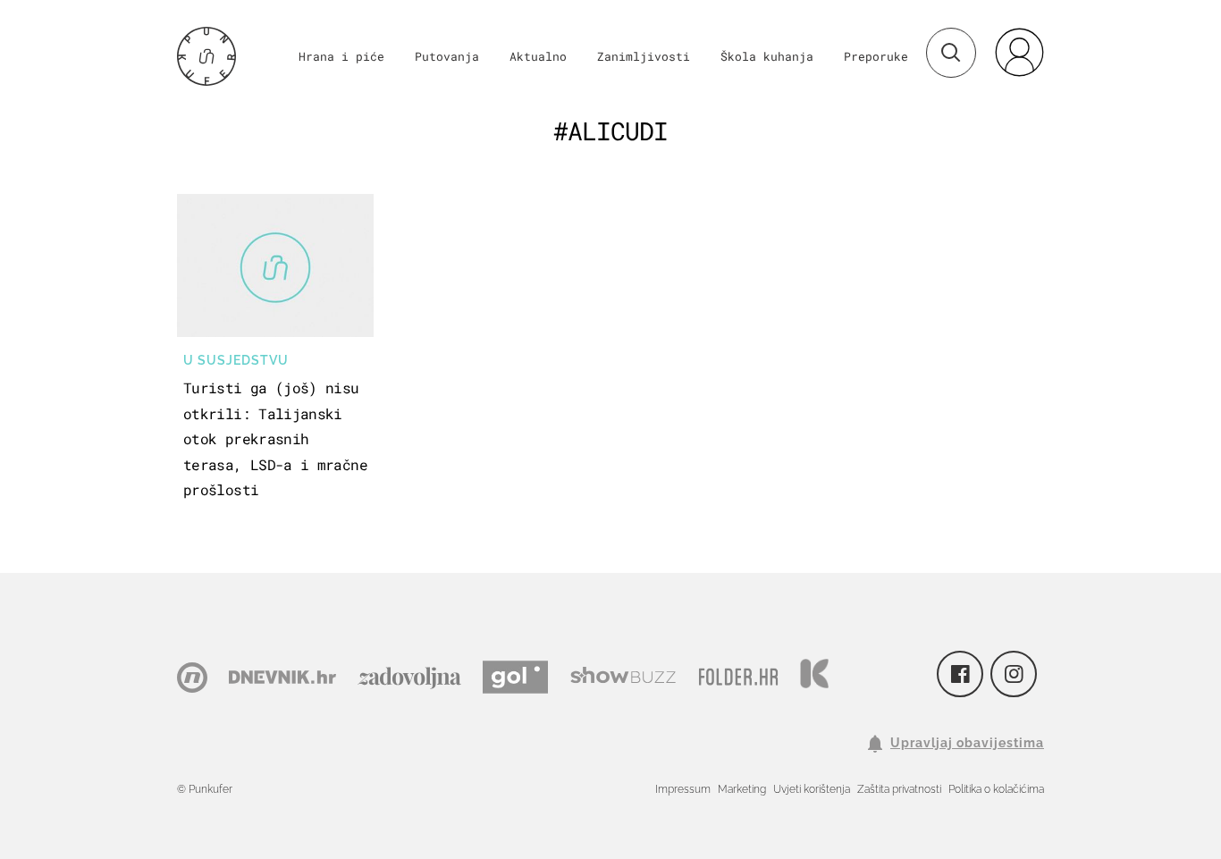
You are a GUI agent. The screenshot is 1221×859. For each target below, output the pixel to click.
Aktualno (538, 56)
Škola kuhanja (766, 56)
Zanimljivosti (643, 56)
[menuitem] (1019, 52)
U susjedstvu (236, 360)
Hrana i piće (341, 56)
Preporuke (876, 56)
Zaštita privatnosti (899, 789)
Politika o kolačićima (996, 789)
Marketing (742, 789)
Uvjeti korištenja (811, 789)
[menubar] (1019, 52)
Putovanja (447, 56)
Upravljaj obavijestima (967, 743)
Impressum (683, 789)
